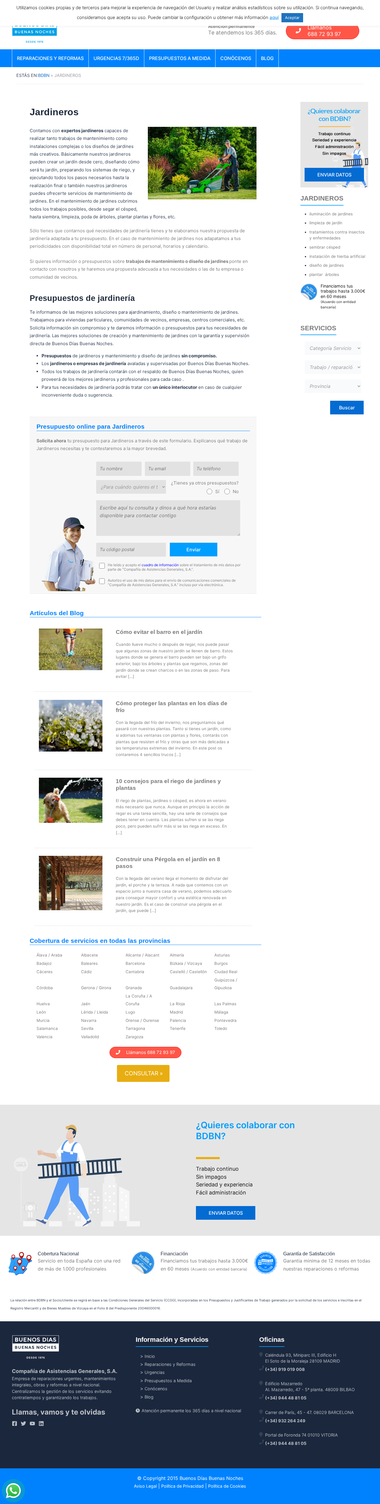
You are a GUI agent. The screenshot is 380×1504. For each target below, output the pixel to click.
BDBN (44, 75)
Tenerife (178, 1028)
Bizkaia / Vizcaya (186, 963)
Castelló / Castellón (188, 971)
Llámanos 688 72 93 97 (147, 1052)
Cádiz (86, 971)
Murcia (43, 1020)
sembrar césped (324, 247)
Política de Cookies (227, 1486)
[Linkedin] (41, 1423)
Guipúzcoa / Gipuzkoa (225, 984)
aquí (274, 17)
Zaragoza (134, 1036)
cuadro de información (160, 565)
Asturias (222, 955)
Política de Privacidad (182, 1486)
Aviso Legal (145, 1486)
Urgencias (155, 1372)
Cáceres (45, 971)
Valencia (45, 1036)
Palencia (178, 1020)
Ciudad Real (225, 971)
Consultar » (144, 1073)
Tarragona (135, 1028)
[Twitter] (23, 1423)
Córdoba (45, 987)
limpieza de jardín (325, 222)
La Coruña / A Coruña (139, 1000)
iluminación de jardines (331, 214)
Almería (177, 955)
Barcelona (135, 963)
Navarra (88, 1020)
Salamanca (47, 1028)
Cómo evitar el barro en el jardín (159, 632)
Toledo (220, 1028)
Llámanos (324, 30)
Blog (267, 58)
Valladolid (90, 1036)
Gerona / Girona (96, 987)
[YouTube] (32, 1423)
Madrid (176, 1012)
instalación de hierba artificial (337, 256)
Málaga (221, 1012)
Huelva (43, 1003)
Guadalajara (181, 987)
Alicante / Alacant (142, 955)
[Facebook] (14, 1423)
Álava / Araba (49, 955)
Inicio (150, 1356)
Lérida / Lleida (94, 1012)
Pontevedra (225, 1020)
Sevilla (87, 1028)
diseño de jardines (326, 265)
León (41, 1012)
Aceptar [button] (292, 17)
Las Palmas (225, 1003)
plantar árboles (324, 274)
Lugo (130, 1012)
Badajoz (44, 963)
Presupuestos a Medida (179, 58)
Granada (134, 987)
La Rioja (177, 1003)
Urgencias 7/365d (116, 58)
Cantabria (135, 971)
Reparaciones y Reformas (50, 58)
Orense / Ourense (142, 1020)
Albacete (89, 955)
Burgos (221, 963)
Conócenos (235, 58)
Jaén (85, 1003)
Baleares (89, 963)
